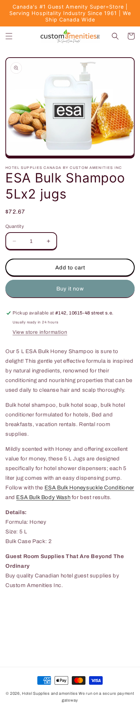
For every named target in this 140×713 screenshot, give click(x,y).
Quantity (14, 226)
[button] (9, 36)
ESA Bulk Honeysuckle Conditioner (89, 487)
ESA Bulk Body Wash (43, 497)
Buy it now (70, 289)
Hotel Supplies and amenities (50, 693)
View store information (40, 332)
